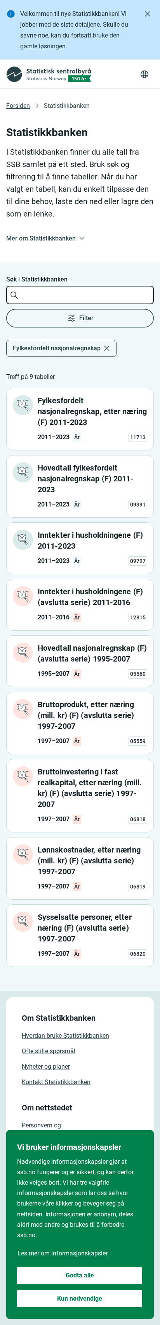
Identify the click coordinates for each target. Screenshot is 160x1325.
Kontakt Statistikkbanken (56, 1082)
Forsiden (18, 105)
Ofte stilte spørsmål (48, 1051)
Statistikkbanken (67, 105)
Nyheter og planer (46, 1066)
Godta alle (80, 1275)
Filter (86, 318)
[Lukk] (147, 14)
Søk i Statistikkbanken (37, 279)
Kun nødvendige (79, 1298)
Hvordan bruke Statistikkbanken (65, 1035)
